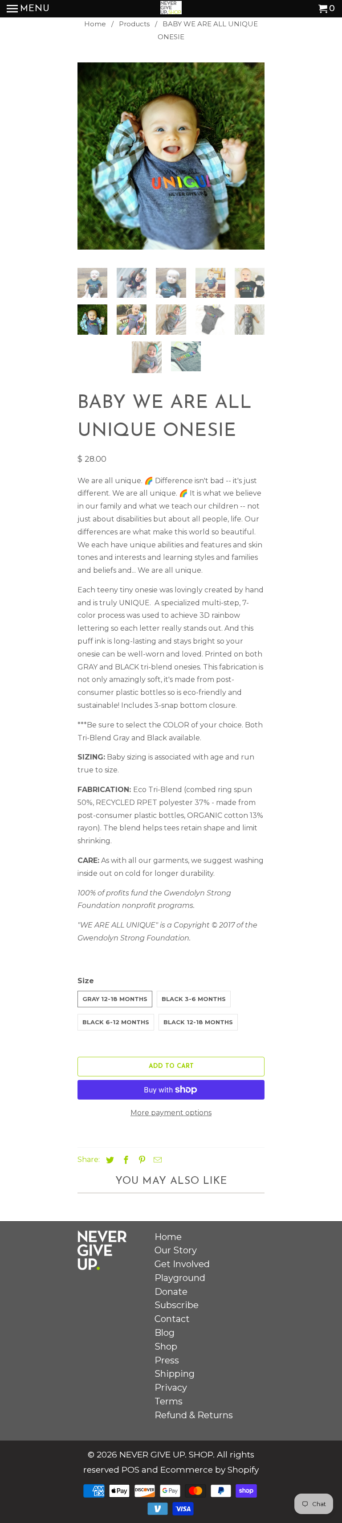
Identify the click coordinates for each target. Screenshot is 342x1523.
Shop (166, 1346)
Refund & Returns (194, 1415)
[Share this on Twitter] (109, 1160)
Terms (169, 1401)
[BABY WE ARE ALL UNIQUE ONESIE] (171, 156)
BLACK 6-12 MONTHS (115, 1022)
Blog (165, 1332)
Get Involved (182, 1264)
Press (167, 1360)
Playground (180, 1278)
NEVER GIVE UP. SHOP (166, 1454)
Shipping (175, 1373)
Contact (172, 1319)
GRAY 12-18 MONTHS (114, 998)
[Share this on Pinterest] (141, 1160)
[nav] (28, 9)
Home (168, 1237)
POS (130, 1470)
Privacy (171, 1387)
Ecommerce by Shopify (209, 1470)
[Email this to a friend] (156, 1160)
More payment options (171, 1112)
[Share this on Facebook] (125, 1160)
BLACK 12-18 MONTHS (198, 1022)
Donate (171, 1291)
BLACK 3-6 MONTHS (194, 998)
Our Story (176, 1250)
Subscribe (177, 1305)
